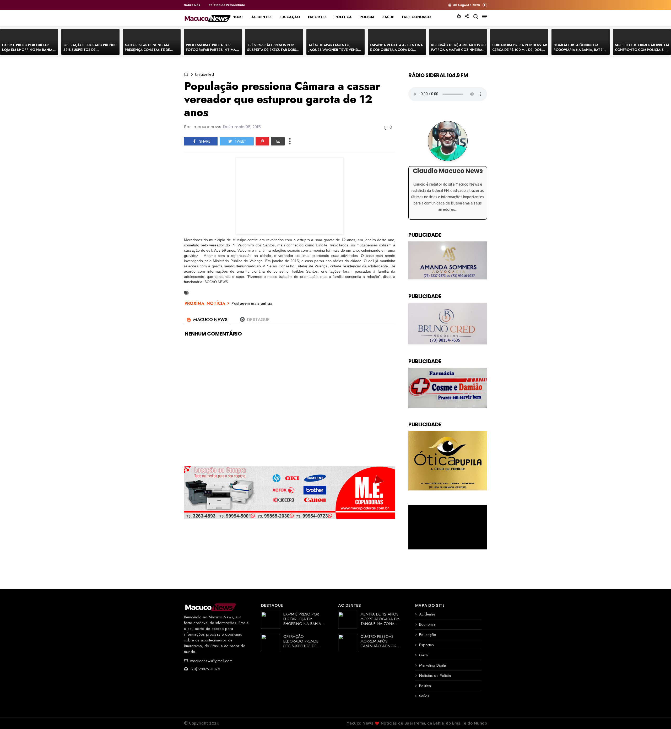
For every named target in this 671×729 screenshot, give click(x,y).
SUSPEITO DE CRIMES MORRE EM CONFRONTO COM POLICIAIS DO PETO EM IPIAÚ (642, 49)
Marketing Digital (433, 665)
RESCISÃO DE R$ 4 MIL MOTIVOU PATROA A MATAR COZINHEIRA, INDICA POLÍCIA (458, 49)
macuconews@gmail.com (210, 661)
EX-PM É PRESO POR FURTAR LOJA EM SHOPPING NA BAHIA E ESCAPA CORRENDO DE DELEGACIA (28, 52)
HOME (237, 16)
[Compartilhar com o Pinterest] (262, 141)
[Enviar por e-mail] (278, 141)
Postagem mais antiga (251, 303)
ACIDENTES (261, 16)
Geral (424, 655)
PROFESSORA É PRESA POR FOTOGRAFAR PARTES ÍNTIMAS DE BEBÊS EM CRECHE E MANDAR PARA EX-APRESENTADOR (213, 52)
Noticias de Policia (435, 675)
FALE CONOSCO (416, 16)
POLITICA (343, 16)
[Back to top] (658, 716)
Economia (427, 624)
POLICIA (367, 16)
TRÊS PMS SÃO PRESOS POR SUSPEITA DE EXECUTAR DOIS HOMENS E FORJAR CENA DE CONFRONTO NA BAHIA (271, 52)
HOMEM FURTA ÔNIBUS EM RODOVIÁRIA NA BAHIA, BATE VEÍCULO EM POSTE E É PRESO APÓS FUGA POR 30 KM (579, 52)
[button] (485, 4)
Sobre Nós (192, 5)
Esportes (426, 645)
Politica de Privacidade (227, 5)
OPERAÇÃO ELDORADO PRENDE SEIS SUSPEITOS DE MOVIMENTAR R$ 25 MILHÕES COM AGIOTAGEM (89, 52)
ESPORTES (317, 16)
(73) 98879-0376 (204, 669)
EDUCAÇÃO (289, 16)
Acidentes (427, 614)
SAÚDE (388, 16)
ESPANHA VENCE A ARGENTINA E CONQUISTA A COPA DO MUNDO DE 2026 (396, 49)
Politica (425, 686)
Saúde (424, 696)
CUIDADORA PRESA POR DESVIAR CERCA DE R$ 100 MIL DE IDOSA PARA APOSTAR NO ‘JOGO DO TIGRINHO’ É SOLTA (519, 52)
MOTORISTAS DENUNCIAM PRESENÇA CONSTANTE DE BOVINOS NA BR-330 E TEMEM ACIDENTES (150, 52)
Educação (427, 635)
